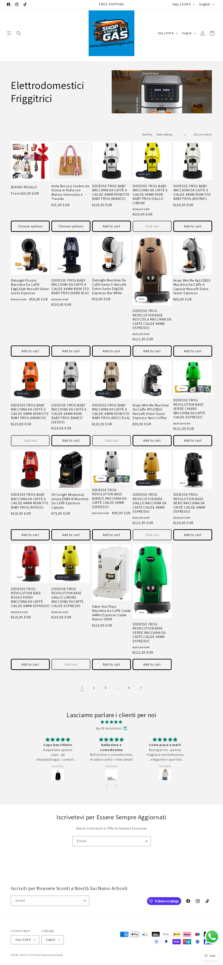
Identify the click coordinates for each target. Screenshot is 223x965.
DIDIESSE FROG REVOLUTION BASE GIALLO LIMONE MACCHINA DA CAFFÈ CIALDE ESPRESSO (67, 597)
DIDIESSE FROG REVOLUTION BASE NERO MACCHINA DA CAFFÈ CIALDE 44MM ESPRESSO (189, 503)
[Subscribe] (145, 841)
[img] (111, 722)
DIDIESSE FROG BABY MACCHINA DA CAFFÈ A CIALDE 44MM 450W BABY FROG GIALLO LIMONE (150, 194)
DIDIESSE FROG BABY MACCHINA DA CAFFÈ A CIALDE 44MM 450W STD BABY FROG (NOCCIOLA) (111, 411)
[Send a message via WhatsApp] (212, 936)
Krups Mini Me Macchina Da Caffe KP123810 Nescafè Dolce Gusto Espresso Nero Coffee (151, 411)
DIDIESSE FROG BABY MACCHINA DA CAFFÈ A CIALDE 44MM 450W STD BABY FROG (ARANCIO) (29, 411)
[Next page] (141, 688)
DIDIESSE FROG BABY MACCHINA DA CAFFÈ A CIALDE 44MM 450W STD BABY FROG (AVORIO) (192, 192)
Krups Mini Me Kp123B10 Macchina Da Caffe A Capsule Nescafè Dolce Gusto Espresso (192, 286)
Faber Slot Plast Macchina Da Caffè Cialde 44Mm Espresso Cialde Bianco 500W (111, 612)
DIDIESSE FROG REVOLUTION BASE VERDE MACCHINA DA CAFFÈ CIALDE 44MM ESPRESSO (149, 632)
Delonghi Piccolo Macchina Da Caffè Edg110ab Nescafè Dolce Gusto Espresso (30, 286)
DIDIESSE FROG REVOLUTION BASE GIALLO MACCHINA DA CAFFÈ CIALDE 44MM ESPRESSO (149, 503)
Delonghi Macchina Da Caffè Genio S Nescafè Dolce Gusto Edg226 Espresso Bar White (109, 286)
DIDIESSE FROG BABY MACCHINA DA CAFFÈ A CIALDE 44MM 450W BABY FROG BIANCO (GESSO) (68, 413)
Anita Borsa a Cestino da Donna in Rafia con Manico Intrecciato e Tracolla (70, 192)
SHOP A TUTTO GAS (30, 955)
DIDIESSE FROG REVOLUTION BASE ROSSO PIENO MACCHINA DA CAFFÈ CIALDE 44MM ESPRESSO (30, 597)
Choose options (30, 226)
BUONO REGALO (24, 187)
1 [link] (82, 687)
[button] (9, 33)
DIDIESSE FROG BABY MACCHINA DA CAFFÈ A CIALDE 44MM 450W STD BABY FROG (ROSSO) (29, 501)
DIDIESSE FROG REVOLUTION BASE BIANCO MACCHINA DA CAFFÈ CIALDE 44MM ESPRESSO (109, 498)
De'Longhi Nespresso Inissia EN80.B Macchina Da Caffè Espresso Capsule (70, 501)
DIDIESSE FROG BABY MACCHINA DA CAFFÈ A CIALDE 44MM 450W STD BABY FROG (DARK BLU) (70, 286)
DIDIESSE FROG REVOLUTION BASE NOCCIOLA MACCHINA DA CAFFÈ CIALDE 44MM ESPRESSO (152, 319)
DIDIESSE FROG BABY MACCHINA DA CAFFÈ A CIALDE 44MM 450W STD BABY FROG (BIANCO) (111, 192)
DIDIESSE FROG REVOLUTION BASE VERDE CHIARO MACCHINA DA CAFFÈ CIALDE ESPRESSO (189, 408)
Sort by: (147, 134)
